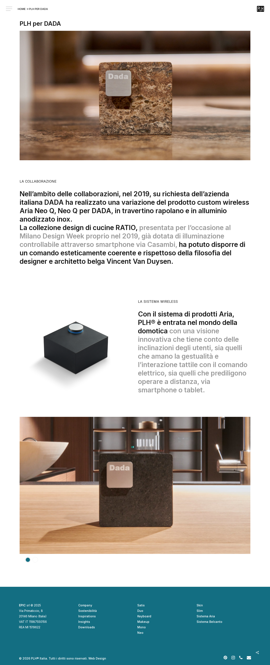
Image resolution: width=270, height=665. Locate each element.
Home (22, 9)
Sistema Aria (206, 616)
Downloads (86, 627)
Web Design (97, 658)
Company (85, 605)
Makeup (143, 621)
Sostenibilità (87, 610)
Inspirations (87, 616)
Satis (141, 605)
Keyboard (144, 616)
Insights (84, 621)
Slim (200, 610)
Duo (140, 610)
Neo (140, 632)
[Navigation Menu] (9, 9)
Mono (141, 627)
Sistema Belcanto (209, 621)
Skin (200, 605)
